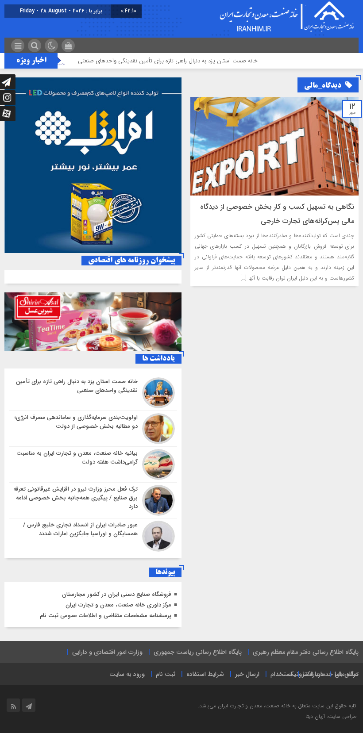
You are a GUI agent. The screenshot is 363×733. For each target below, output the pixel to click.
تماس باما (347, 674)
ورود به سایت (127, 674)
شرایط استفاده (205, 674)
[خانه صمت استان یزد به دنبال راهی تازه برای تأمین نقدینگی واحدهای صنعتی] (93, 393)
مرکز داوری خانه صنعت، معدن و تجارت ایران (118, 605)
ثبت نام (165, 674)
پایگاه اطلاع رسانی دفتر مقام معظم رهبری (306, 652)
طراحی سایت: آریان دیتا (330, 716)
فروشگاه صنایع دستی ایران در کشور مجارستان (116, 594)
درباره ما (313, 674)
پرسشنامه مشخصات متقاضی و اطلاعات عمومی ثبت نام (105, 615)
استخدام (281, 674)
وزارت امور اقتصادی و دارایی (107, 652)
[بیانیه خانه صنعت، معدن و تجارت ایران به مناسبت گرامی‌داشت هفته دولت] (93, 464)
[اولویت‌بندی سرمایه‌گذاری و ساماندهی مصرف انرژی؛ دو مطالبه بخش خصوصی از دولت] (93, 428)
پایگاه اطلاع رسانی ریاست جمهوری (198, 652)
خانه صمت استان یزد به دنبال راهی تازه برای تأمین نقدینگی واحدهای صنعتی (182, 60)
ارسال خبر (247, 674)
